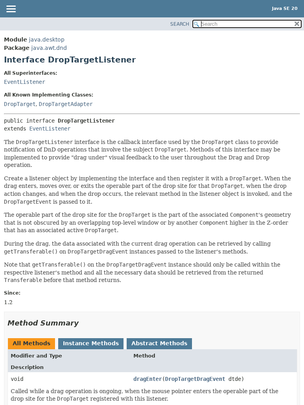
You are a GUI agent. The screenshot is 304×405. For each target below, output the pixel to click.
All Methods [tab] (31, 343)
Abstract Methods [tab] (159, 343)
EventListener (24, 82)
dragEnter (147, 379)
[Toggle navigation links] (10, 9)
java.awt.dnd (49, 48)
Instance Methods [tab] (91, 343)
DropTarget (20, 104)
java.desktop (47, 39)
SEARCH (179, 24)
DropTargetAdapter (66, 104)
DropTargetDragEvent (195, 379)
